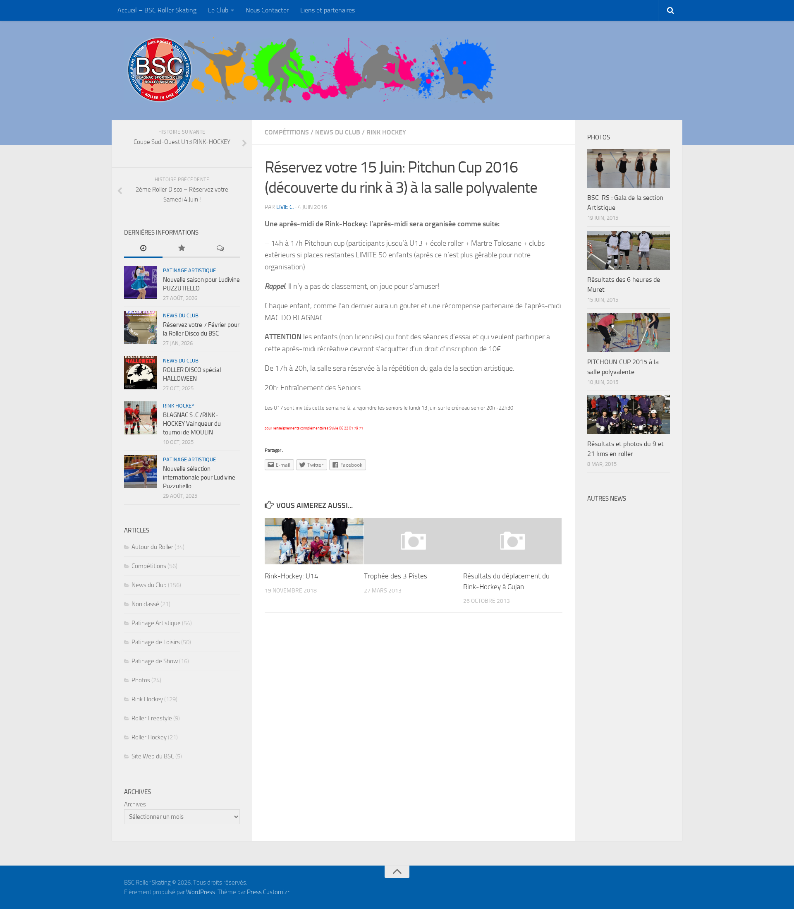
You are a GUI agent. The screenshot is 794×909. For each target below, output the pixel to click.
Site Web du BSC (153, 756)
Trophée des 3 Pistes (395, 576)
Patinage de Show (155, 661)
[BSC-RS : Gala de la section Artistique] (628, 168)
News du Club (337, 132)
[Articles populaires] (182, 249)
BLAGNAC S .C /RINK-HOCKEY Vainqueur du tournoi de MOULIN (192, 423)
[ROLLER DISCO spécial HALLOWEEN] (140, 372)
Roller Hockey (149, 737)
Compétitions (287, 132)
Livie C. (285, 207)
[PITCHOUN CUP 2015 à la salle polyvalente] (628, 332)
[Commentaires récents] (220, 249)
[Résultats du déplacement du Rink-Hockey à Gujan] (512, 541)
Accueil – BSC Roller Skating (156, 10)
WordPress (200, 892)
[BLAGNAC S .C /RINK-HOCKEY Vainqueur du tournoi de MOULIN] (140, 417)
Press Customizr (268, 892)
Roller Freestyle (152, 718)
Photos (141, 680)
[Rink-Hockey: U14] (314, 541)
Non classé (145, 604)
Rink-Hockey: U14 (291, 576)
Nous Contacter (267, 10)
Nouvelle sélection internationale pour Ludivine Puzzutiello (199, 477)
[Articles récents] (143, 249)
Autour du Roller (152, 547)
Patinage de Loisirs (156, 642)
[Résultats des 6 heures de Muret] (628, 250)
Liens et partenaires (327, 10)
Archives (135, 804)
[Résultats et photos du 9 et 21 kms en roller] (628, 414)
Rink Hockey (386, 132)
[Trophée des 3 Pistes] (413, 541)
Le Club (218, 10)
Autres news (606, 498)
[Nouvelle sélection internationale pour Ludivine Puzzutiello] (140, 471)
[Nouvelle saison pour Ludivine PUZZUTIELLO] (140, 282)
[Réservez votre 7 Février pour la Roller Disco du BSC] (140, 327)
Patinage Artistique (189, 270)
